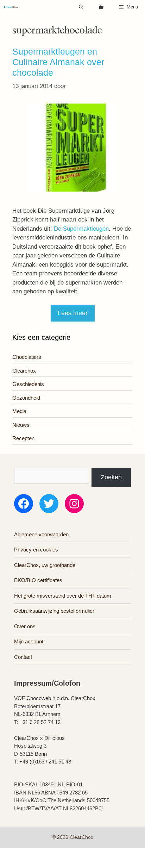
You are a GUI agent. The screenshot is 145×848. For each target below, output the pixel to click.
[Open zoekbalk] (81, 7)
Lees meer (73, 313)
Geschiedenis (28, 384)
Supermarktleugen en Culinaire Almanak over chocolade (58, 61)
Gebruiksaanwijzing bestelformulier (54, 611)
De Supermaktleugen (81, 228)
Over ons (25, 626)
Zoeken (111, 477)
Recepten (23, 438)
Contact (23, 657)
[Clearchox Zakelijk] (11, 7)
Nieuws (21, 425)
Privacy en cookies (36, 550)
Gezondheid (26, 398)
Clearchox (24, 371)
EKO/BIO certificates (38, 580)
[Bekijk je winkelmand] (101, 7)
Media (19, 411)
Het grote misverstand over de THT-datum (62, 596)
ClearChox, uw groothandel (45, 565)
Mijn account (28, 641)
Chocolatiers (26, 357)
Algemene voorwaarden (41, 534)
